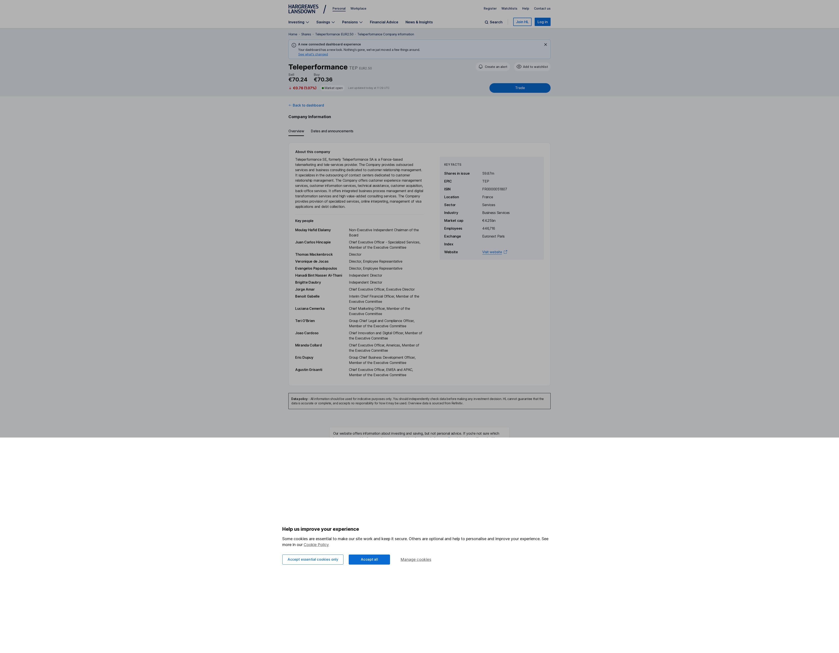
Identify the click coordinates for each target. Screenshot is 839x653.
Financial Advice (384, 22)
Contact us (542, 8)
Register (490, 8)
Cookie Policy (316, 544)
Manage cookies (415, 559)
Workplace (358, 8)
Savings (323, 22)
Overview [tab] (296, 131)
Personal (339, 8)
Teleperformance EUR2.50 (334, 34)
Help (525, 8)
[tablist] (419, 131)
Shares (306, 34)
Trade (520, 88)
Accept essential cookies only (313, 559)
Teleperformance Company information (385, 34)
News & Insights (419, 22)
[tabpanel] (419, 264)
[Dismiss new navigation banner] (545, 44)
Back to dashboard (308, 105)
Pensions (350, 22)
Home (292, 34)
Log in (542, 22)
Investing (296, 22)
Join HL (522, 22)
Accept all (369, 559)
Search (496, 22)
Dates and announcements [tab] (332, 131)
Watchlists (509, 8)
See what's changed (313, 54)
